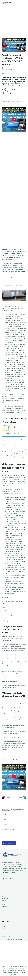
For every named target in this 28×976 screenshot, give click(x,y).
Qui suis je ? (5, 929)
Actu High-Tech (5, 69)
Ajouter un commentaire (9, 829)
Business (4, 935)
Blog (3, 902)
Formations (5, 898)
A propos (4, 900)
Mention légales (6, 937)
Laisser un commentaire (8, 843)
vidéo (17, 97)
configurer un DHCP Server (9, 747)
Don (3, 933)
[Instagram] (10, 878)
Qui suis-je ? (5, 906)
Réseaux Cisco (12, 69)
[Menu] (25, 2)
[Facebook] (3, 878)
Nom (4, 814)
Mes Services (5, 927)
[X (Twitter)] (6, 878)
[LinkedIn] (14, 878)
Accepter (17, 972)
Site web (5, 824)
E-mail (4, 819)
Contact (4, 904)
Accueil (4, 896)
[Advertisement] (14, 20)
